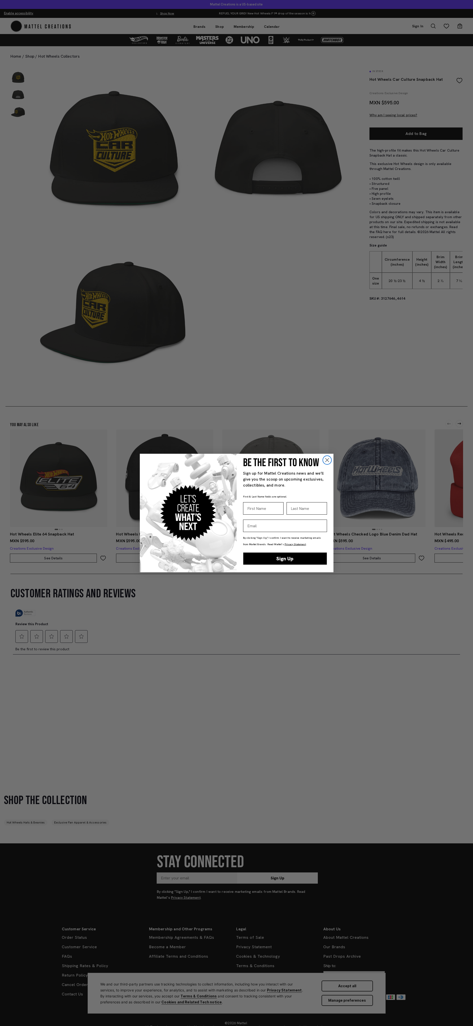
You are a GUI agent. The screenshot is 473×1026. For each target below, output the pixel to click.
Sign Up (284, 558)
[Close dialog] (327, 460)
